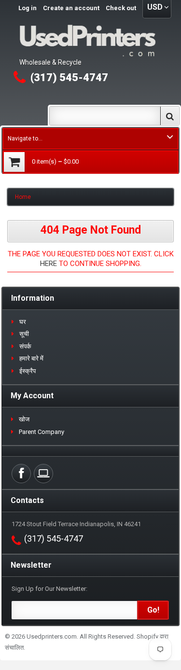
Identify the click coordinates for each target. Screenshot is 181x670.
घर (22, 321)
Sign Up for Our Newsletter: (49, 588)
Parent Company (41, 431)
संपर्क (25, 346)
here (48, 263)
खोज (24, 419)
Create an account (71, 8)
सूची (24, 333)
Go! (153, 609)
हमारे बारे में (31, 358)
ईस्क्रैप (27, 371)
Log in (27, 8)
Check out (121, 8)
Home (23, 197)
